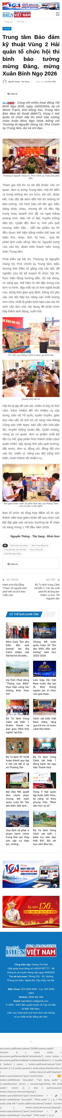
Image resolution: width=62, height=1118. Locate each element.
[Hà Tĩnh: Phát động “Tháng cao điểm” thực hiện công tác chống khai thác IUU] (17, 669)
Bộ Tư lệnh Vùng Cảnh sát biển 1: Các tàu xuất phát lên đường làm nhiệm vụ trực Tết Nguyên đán (47, 591)
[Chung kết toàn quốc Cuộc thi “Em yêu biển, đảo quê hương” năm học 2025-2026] (44, 630)
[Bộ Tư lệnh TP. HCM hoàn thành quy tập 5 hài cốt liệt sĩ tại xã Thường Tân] (17, 746)
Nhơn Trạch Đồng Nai (40, 545)
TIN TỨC (7, 29)
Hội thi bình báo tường (19, 545)
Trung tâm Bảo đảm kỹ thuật (15, 549)
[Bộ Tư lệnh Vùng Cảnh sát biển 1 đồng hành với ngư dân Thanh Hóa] (44, 746)
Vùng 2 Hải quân (36, 549)
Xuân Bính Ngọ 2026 (12, 554)
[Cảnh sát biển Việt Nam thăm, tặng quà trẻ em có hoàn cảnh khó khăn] (44, 707)
